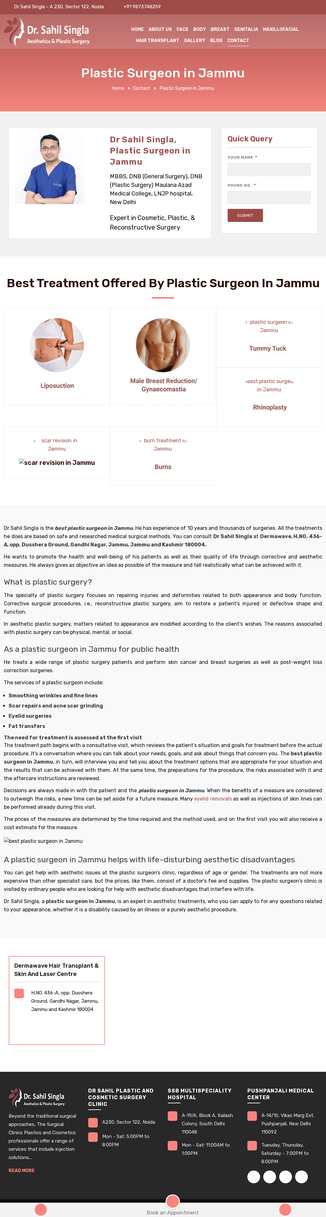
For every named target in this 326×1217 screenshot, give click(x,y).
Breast (220, 29)
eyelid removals (212, 799)
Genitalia (246, 29)
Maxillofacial (281, 29)
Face (182, 29)
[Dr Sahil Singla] (47, 31)
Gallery (194, 40)
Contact (238, 40)
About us (160, 29)
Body (199, 29)
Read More (22, 1170)
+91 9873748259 (142, 7)
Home (137, 29)
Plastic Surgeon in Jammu (187, 88)
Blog (216, 40)
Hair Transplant (157, 40)
